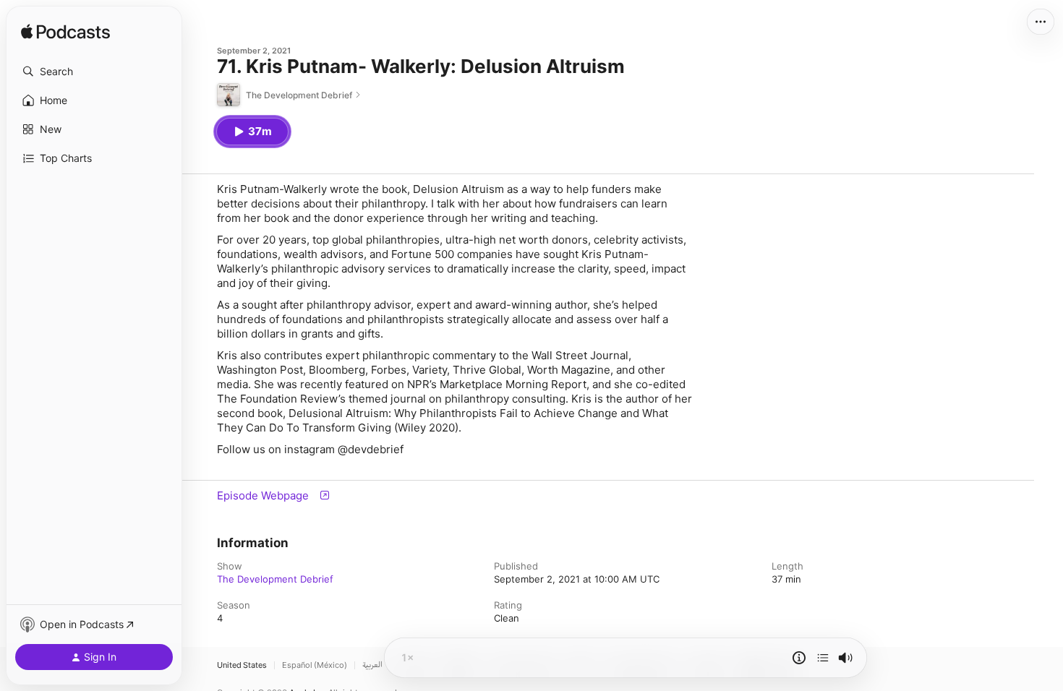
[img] (65, 32)
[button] (94, 71)
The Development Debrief (275, 579)
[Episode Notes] (799, 658)
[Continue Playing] (823, 658)
